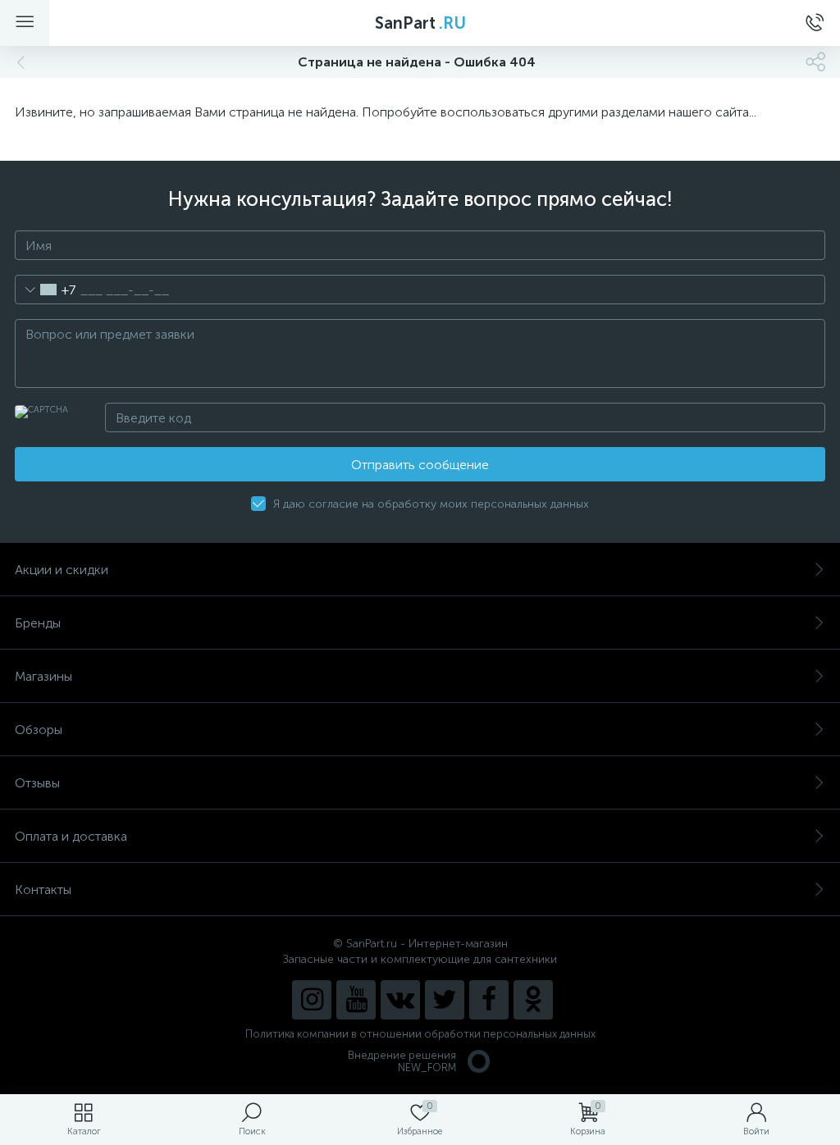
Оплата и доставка (71, 836)
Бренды (38, 623)
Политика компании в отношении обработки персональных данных (420, 1034)
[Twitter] (444, 1000)
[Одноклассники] (533, 1000)
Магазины (43, 676)
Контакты (43, 889)
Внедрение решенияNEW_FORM (402, 1061)
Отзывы (37, 783)
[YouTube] (356, 1000)
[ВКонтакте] (400, 1000)
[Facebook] (489, 1000)
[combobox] (45, 289)
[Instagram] (311, 1000)
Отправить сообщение (420, 464)
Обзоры (38, 729)
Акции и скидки (61, 569)
